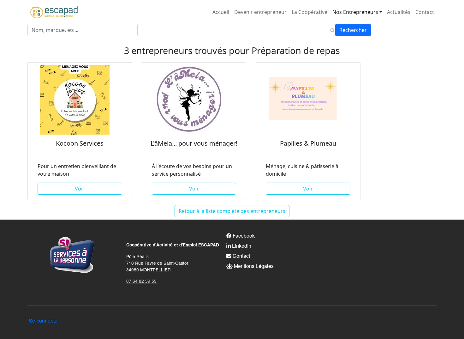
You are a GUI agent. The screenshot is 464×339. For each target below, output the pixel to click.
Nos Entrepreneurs (355, 12)
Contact (424, 12)
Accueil (220, 12)
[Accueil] (53, 12)
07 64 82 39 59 (141, 281)
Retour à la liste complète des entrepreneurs (232, 211)
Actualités (398, 12)
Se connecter (44, 320)
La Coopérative (309, 12)
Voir (80, 188)
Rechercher (353, 30)
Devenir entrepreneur (260, 12)
